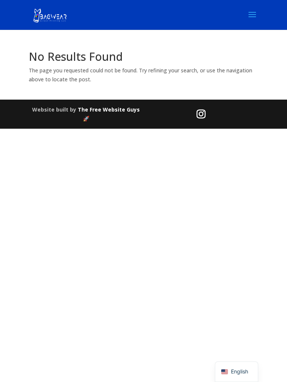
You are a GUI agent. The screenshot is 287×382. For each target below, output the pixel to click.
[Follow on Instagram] (201, 114)
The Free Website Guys (109, 109)
